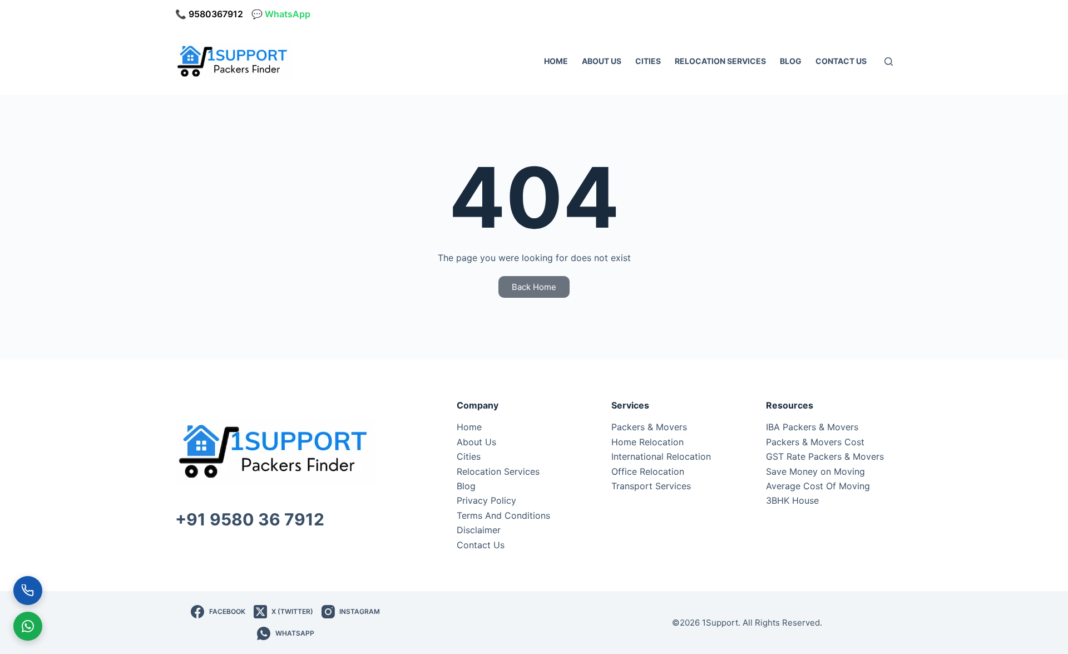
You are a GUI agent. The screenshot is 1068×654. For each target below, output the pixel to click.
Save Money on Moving (815, 471)
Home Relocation (647, 442)
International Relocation (661, 456)
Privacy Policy (486, 500)
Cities (648, 61)
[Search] (888, 61)
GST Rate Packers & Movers (825, 456)
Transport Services (651, 485)
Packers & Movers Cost (815, 442)
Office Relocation (647, 471)
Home (556, 61)
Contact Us (841, 61)
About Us (601, 61)
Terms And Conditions (503, 515)
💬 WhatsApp (280, 13)
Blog (791, 61)
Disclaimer (479, 529)
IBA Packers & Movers (812, 426)
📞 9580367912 (209, 13)
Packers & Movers (649, 426)
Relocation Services (720, 61)
